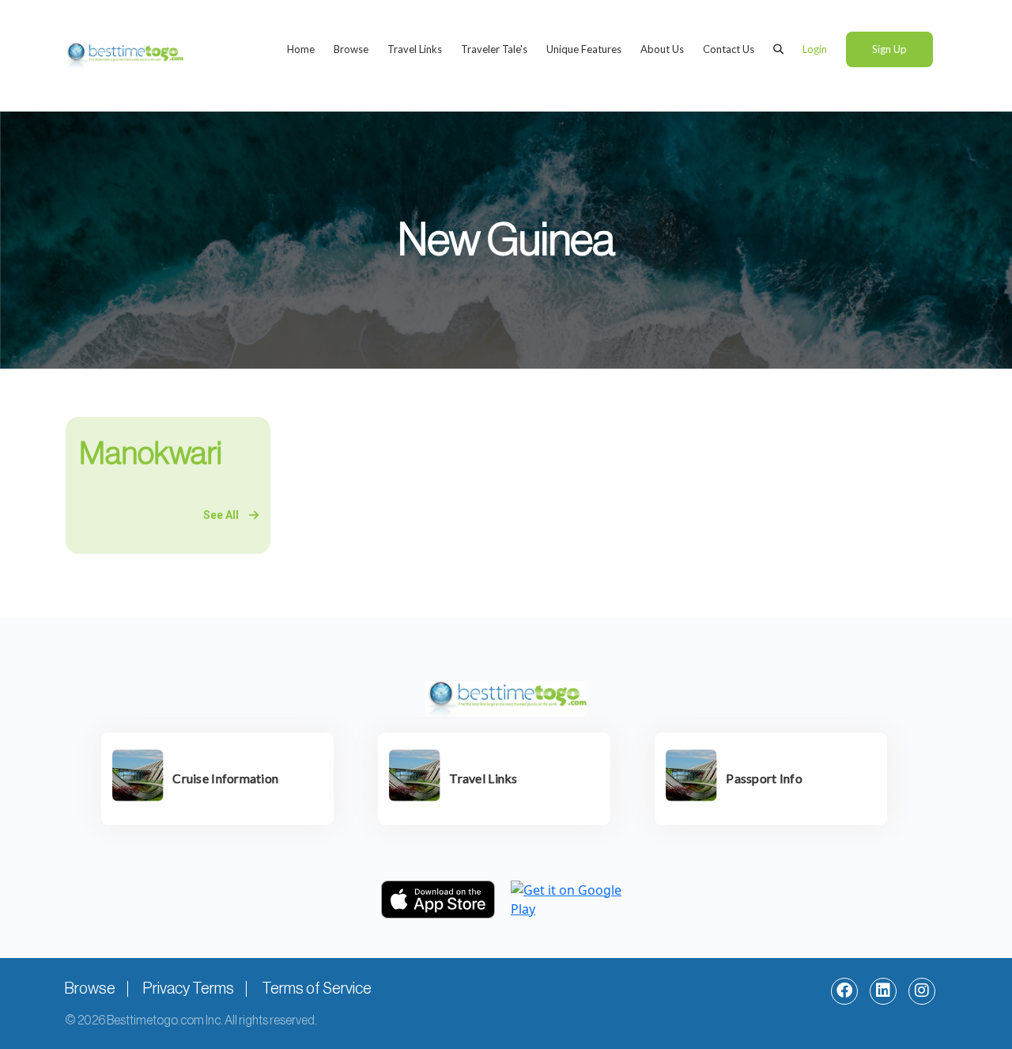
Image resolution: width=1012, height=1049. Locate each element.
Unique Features (583, 49)
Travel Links (414, 49)
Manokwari (150, 453)
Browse (351, 49)
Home (301, 49)
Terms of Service (317, 989)
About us (662, 49)
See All (222, 515)
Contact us (728, 49)
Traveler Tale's (494, 49)
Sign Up (889, 49)
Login (814, 49)
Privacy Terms (188, 989)
